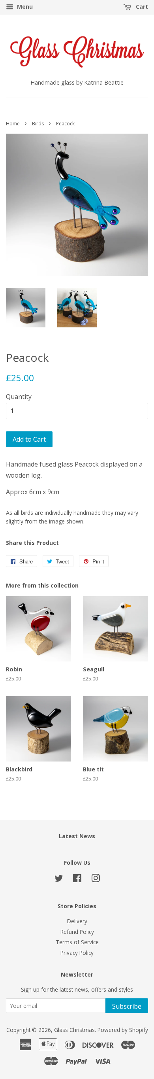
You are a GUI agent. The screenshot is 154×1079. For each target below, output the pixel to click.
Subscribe (126, 1006)
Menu (24, 6)
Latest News (77, 836)
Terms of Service (77, 942)
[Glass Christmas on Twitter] (58, 879)
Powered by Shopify (123, 1030)
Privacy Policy (77, 952)
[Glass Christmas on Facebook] (77, 879)
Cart (141, 6)
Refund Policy (77, 931)
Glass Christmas (74, 1030)
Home (13, 123)
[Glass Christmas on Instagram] (95, 879)
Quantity (19, 396)
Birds (38, 123)
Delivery (77, 921)
